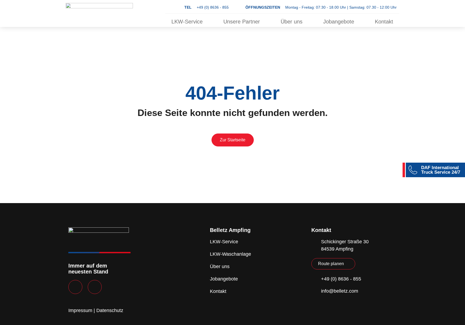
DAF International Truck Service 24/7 (440, 170)
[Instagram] (95, 287)
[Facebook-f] (75, 287)
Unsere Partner (241, 22)
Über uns (291, 22)
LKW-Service (187, 22)
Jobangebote (338, 22)
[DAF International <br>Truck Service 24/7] (412, 170)
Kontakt (384, 22)
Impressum (80, 310)
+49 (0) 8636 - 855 (206, 7)
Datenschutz (109, 310)
